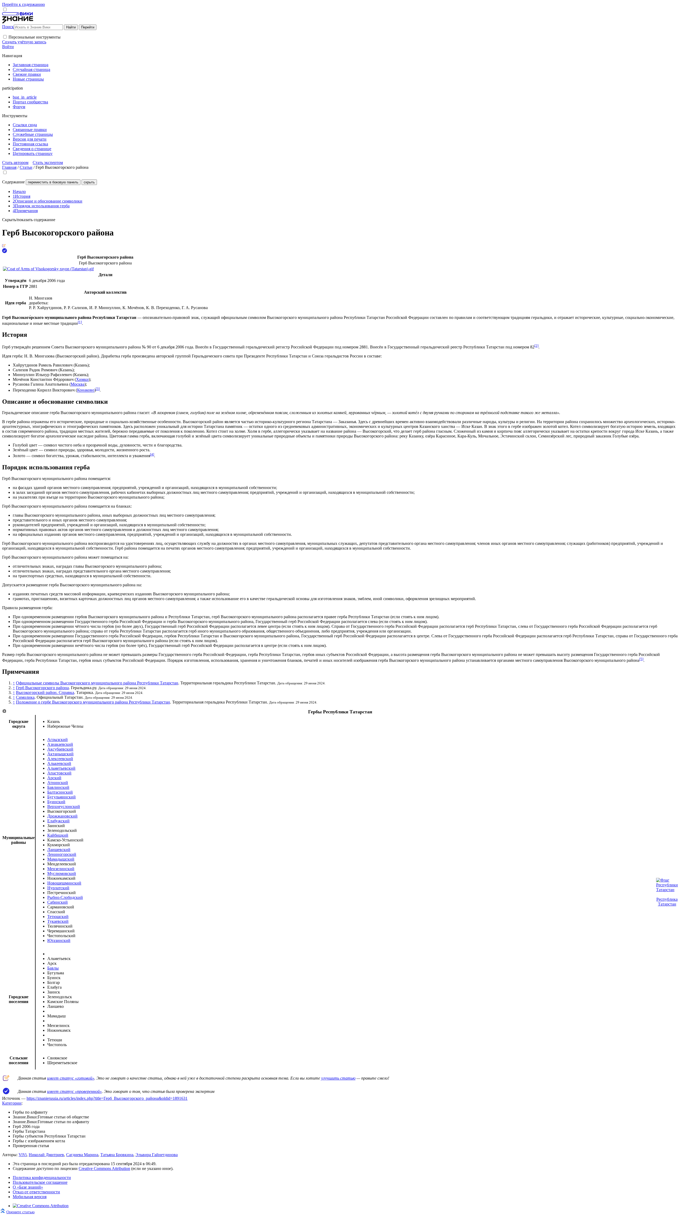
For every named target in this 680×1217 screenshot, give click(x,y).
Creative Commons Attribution (104, 1168)
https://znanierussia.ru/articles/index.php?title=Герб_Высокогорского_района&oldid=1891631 (107, 1098)
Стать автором (15, 162)
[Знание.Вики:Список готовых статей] (6, 1079)
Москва (77, 384)
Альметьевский (61, 768)
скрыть (89, 182)
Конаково (85, 390)
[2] (536, 346)
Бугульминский (61, 797)
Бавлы (53, 968)
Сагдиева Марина (82, 1154)
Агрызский (57, 739)
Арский (54, 778)
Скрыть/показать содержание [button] (28, 219)
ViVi (23, 1154)
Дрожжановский (62, 816)
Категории (12, 1103)
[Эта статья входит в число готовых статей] (4, 245)
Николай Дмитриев (46, 1154)
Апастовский (59, 773)
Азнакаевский (60, 744)
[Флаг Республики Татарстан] (667, 889)
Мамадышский (60, 859)
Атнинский (57, 782)
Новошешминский (64, 883)
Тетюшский (58, 916)
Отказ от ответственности (36, 1192)
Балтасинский (60, 792)
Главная (9, 167)
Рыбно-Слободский (65, 897)
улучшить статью (338, 1078)
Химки (82, 379)
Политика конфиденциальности (42, 1177)
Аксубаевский (60, 749)
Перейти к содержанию (23, 4)
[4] (152, 454)
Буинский (56, 801)
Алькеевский (59, 763)
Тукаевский (58, 921)
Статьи (26, 167)
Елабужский (58, 821)
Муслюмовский (61, 873)
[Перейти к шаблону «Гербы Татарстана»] (4, 711)
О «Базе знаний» (28, 1187)
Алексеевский (60, 758)
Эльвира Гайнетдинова (156, 1154)
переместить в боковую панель (53, 182)
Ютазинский (58, 940)
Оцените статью (20, 1212)
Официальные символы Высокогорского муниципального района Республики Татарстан (97, 683)
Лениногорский (61, 854)
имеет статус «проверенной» (74, 1091)
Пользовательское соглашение (40, 1182)
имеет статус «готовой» (70, 1078)
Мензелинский (60, 868)
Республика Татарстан (667, 901)
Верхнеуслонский (63, 806)
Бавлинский (58, 787)
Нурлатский (58, 888)
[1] (80, 322)
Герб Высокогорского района (42, 687)
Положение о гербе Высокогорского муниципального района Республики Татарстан (93, 702)
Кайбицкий (57, 835)
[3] (98, 389)
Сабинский (57, 902)
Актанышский (60, 754)
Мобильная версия (29, 1196)
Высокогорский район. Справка (45, 692)
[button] (5, 37)
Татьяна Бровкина (116, 1154)
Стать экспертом (48, 162)
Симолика (25, 697)
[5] (641, 659)
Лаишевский (58, 849)
